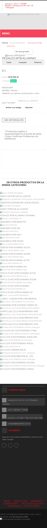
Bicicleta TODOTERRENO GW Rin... (18, 362)
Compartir (22, 62)
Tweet (8, 62)
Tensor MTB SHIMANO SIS (13, 267)
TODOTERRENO (17, 43)
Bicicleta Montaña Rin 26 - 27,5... (17, 356)
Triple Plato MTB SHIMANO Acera (18, 279)
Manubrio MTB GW (10, 228)
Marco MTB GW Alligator (14, 209)
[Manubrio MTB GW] (23, 225)
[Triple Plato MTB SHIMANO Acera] (23, 276)
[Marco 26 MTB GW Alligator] (23, 193)
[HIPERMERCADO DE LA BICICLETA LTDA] (24, 21)
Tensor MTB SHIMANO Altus (15, 260)
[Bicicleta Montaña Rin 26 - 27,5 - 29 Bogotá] (23, 353)
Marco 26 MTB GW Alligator (15, 196)
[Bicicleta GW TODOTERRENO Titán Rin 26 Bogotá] (23, 327)
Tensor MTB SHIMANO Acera (15, 254)
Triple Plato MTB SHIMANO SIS (16, 292)
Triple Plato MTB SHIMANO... (15, 286)
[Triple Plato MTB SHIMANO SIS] (23, 289)
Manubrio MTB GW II (11, 235)
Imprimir (29, 107)
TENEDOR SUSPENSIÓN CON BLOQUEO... (20, 203)
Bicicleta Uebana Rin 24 (13, 350)
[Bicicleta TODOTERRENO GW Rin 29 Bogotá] (23, 359)
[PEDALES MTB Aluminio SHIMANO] (23, 212)
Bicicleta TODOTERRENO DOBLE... (17, 369)
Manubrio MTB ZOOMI (12, 241)
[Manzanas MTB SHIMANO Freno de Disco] (23, 301)
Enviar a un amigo (13, 107)
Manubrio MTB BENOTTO (13, 222)
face (4, 445)
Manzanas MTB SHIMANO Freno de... (19, 305)
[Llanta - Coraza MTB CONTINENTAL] (23, 295)
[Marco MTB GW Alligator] (23, 206)
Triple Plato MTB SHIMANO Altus (18, 273)
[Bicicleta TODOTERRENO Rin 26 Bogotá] (23, 340)
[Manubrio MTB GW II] (23, 231)
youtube (16, 445)
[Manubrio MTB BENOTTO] (23, 218)
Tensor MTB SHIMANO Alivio (15, 247)
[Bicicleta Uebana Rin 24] (23, 346)
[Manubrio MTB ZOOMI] (23, 237)
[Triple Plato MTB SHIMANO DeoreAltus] (23, 282)
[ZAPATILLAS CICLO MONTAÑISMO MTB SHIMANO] (23, 308)
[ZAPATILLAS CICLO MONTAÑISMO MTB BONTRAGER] (23, 314)
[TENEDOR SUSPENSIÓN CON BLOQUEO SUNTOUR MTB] (23, 199)
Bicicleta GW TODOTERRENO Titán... (18, 330)
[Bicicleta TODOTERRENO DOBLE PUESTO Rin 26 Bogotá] (23, 366)
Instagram (10, 445)
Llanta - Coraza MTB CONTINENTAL (18, 299)
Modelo (5, 77)
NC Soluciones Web (20, 517)
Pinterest (37, 62)
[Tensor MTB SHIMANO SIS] (23, 263)
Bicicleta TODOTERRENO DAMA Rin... (19, 337)
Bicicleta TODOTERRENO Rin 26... (17, 343)
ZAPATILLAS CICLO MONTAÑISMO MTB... (19, 311)
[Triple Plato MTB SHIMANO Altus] (23, 269)
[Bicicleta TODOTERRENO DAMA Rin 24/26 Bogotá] (23, 333)
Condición (6, 81)
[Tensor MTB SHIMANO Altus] (23, 257)
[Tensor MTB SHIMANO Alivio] (23, 244)
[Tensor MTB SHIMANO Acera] (23, 250)
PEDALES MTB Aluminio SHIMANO (17, 215)
